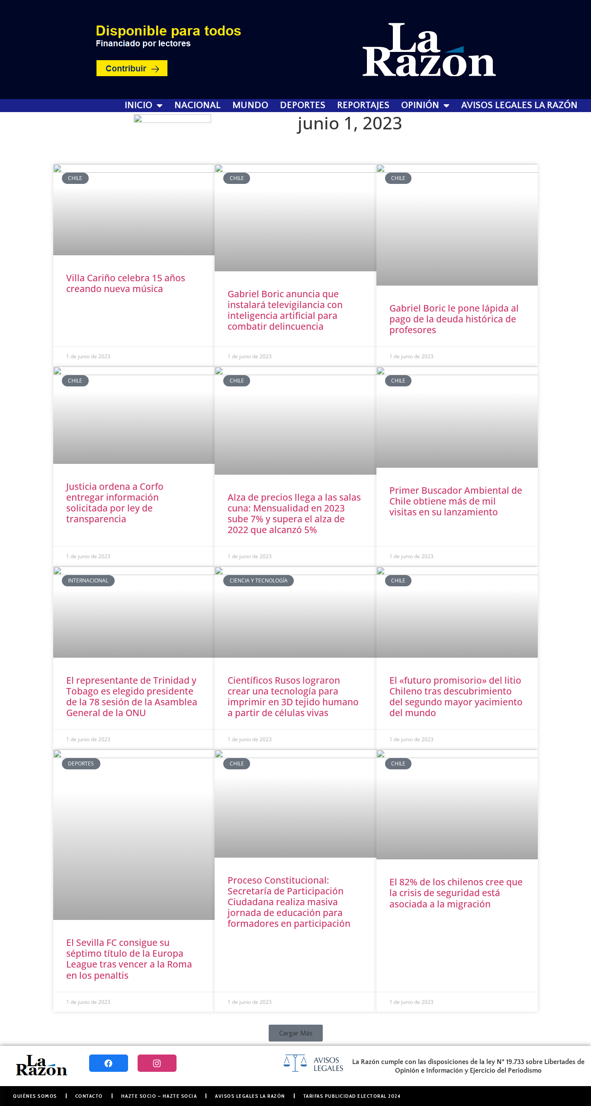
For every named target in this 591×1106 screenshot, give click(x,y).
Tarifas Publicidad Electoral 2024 (352, 1096)
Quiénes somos (35, 1096)
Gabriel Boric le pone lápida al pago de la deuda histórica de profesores (454, 319)
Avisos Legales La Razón (519, 105)
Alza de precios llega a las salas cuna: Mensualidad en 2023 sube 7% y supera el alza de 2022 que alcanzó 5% (294, 513)
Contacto (89, 1096)
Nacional (197, 105)
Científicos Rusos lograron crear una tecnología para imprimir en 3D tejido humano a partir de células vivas (293, 696)
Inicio (138, 105)
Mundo (250, 105)
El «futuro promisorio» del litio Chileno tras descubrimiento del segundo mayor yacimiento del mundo (456, 696)
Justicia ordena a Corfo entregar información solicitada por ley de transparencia (115, 502)
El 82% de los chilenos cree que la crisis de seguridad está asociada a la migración (456, 893)
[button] (296, 1033)
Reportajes (363, 105)
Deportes (302, 105)
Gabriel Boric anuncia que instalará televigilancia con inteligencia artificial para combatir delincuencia (285, 310)
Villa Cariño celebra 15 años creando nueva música (125, 283)
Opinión (420, 105)
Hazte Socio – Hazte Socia (159, 1096)
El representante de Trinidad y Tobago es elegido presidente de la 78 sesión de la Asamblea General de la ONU (131, 696)
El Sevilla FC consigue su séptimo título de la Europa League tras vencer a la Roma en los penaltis (129, 958)
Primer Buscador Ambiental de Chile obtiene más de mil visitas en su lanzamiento (455, 501)
